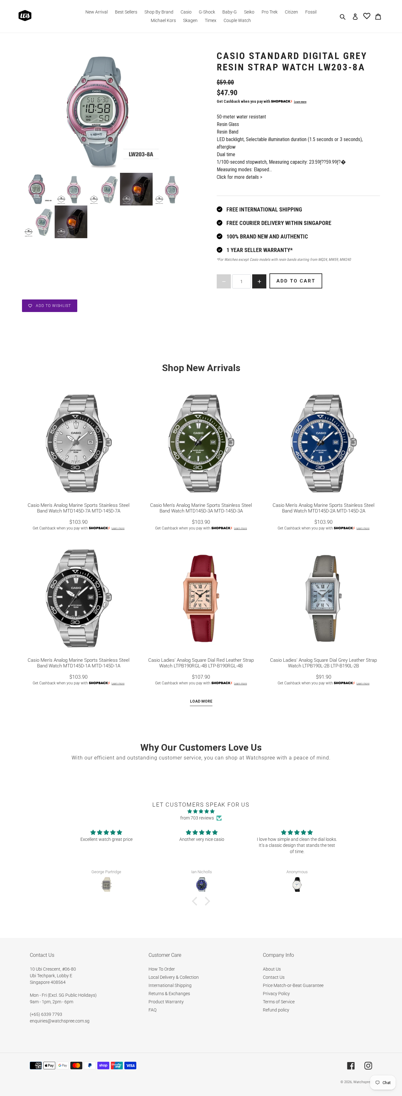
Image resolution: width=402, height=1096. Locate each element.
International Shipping (170, 985)
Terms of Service (279, 1001)
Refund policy (276, 1009)
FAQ (152, 1009)
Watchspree (362, 1082)
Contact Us (274, 977)
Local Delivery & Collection (174, 977)
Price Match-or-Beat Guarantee (293, 985)
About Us (272, 969)
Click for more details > (239, 177)
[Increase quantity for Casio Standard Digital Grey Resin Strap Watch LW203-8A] (259, 281)
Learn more (300, 101)
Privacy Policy (276, 993)
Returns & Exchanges (169, 993)
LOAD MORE (201, 701)
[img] (201, 811)
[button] (196, 901)
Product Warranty (166, 1001)
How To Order (162, 969)
